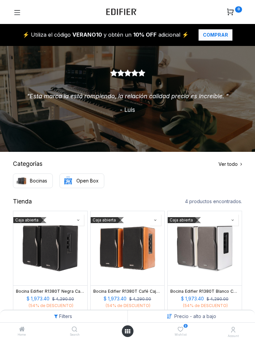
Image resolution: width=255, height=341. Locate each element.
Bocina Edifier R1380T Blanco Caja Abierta (204, 291)
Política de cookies (32, 311)
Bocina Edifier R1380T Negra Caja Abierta (50, 291)
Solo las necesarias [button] (174, 330)
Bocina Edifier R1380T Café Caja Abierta (127, 291)
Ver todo (228, 164)
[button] (78, 220)
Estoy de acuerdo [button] (220, 330)
